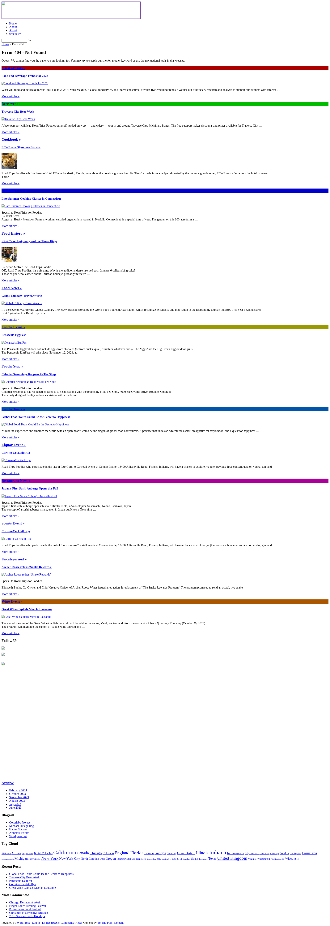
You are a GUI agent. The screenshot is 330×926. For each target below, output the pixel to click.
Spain (194, 858)
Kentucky (274, 853)
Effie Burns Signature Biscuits (21, 147)
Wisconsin (292, 858)
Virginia (252, 859)
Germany (171, 853)
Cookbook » (11, 139)
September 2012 (154, 859)
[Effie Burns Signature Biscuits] (9, 167)
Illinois (202, 852)
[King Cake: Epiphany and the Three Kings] (9, 261)
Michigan (21, 858)
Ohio (102, 858)
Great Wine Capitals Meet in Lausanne (27, 609)
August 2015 (27, 854)
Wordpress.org (18, 836)
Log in (36, 922)
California (64, 852)
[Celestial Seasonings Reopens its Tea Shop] (29, 381)
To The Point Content (110, 922)
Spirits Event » (13, 523)
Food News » (12, 288)
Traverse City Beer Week (18, 111)
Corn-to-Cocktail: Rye (16, 452)
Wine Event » (12, 601)
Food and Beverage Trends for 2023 (25, 75)
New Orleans (34, 859)
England (122, 852)
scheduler (15, 33)
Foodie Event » (13, 327)
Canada (83, 853)
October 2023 (17, 793)
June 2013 (255, 853)
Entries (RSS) (50, 922)
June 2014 (264, 854)
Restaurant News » (16, 481)
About (13, 26)
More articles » (10, 96)
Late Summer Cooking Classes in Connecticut (31, 198)
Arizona (16, 853)
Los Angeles (295, 853)
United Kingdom (232, 858)
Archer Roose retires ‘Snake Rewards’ (27, 567)
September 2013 (169, 859)
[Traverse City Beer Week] (18, 119)
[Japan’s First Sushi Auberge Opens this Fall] (29, 496)
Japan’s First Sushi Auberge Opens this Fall (30, 488)
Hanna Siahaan (18, 829)
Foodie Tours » (13, 409)
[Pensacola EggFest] (14, 342)
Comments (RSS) (71, 922)
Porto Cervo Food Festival (25, 909)
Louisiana (309, 853)
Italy (247, 853)
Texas (212, 858)
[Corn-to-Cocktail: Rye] (16, 460)
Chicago (96, 853)
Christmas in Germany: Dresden (28, 912)
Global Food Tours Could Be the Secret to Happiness (36, 417)
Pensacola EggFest (14, 335)
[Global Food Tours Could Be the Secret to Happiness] (35, 424)
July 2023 (15, 804)
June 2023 (15, 807)
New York (49, 858)
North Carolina (90, 858)
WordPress (23, 922)
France (149, 853)
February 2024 (18, 790)
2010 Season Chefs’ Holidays (27, 916)
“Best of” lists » (13, 68)
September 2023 (19, 797)
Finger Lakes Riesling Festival (27, 905)
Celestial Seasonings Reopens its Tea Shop (29, 374)
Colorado (108, 853)
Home (13, 23)
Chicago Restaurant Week (24, 902)
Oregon (111, 858)
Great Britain (186, 853)
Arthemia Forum (19, 832)
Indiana (217, 852)
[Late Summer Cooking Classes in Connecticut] (31, 206)
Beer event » (11, 104)
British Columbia (43, 853)
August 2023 (17, 800)
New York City (69, 858)
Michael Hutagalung (21, 826)
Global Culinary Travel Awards (22, 295)
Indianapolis (235, 853)
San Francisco (139, 859)
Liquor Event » (14, 445)
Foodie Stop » (12, 366)
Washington (263, 858)
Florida (137, 852)
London (284, 853)
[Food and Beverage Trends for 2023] (25, 83)
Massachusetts (8, 859)
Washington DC (277, 859)
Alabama (6, 853)
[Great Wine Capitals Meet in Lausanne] (26, 616)
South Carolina (183, 859)
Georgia (160, 853)
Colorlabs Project (19, 822)
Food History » (13, 233)
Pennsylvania (124, 858)
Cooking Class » (14, 191)
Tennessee (203, 859)
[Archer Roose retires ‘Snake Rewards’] (26, 574)
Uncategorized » (14, 559)
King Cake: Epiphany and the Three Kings (29, 241)
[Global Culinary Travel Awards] (22, 303)
